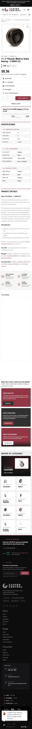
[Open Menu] (2, 9)
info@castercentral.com (13, 676)
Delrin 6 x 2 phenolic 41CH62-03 (11, 264)
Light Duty (5, 652)
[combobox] (16, 14)
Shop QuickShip (10, 548)
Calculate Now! (8, 423)
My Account (5, 621)
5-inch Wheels (8, 20)
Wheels (4, 660)
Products (5, 616)
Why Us (4, 614)
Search (4, 632)
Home (2, 20)
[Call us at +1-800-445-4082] (24, 9)
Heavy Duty (5, 657)
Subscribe (24, 573)
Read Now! (8, 403)
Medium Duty (6, 655)
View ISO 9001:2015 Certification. (11, 594)
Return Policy (6, 634)
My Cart (4, 624)
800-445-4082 (12, 670)
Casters (4, 650)
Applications (6, 619)
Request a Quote (16, 103)
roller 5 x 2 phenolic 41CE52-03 (10, 256)
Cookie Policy (6, 639)
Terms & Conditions (7, 642)
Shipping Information (8, 637)
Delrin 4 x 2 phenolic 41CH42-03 (21, 262)
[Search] (29, 14)
